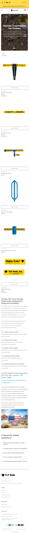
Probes (3, 490)
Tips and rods (5, 497)
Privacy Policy (15, 531)
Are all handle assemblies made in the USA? (15, 461)
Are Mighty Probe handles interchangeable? (15, 448)
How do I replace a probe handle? (12, 457)
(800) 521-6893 (7, 516)
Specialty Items (6, 495)
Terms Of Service (21, 529)
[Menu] (2, 10)
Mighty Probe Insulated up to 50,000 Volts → (14, 6)
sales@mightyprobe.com (10, 514)
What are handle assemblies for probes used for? (14, 443)
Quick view (14, 284)
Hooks (3, 492)
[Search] (27, 10)
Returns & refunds (6, 506)
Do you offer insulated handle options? (13, 453)
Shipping (4, 504)
